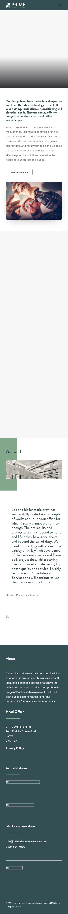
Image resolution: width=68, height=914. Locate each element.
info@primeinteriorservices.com (27, 841)
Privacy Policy (15, 748)
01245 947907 (15, 846)
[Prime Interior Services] (15, 5)
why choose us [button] (19, 172)
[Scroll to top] (62, 907)
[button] (60, 5)
